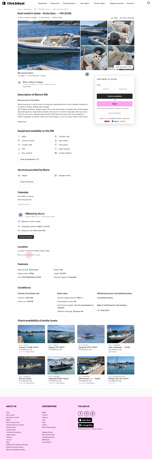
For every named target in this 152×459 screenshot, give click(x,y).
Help (7, 412)
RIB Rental (45, 440)
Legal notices (11, 435)
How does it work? (12, 417)
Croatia (44, 415)
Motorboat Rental (48, 435)
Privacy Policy (11, 427)
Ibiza (43, 422)
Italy (43, 420)
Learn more (104, 310)
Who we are (10, 415)
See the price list (25, 200)
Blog (7, 442)
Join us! (8, 440)
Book (115, 104)
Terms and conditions (13, 432)
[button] (114, 18)
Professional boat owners (15, 425)
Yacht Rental (46, 442)
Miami (44, 412)
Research (130, 3)
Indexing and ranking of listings (17, 444)
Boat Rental (42, 3)
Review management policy (15, 449)
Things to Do (54, 3)
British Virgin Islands (49, 427)
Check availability (114, 96)
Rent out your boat (13, 422)
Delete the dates (24, 204)
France (44, 425)
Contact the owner (26, 237)
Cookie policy (11, 430)
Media (8, 420)
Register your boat (117, 3)
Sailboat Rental (47, 432)
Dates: (99, 85)
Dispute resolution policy (14, 447)
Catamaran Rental (48, 437)
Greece (44, 417)
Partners (9, 437)
